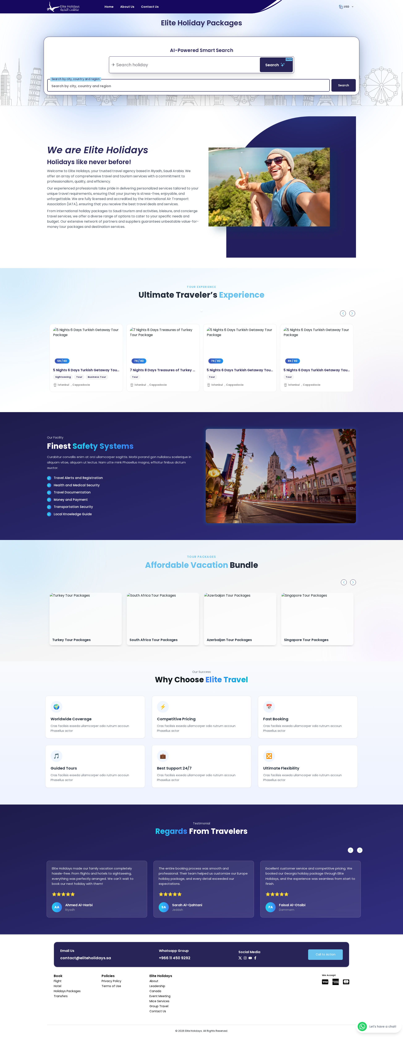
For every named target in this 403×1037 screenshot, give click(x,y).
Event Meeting (159, 996)
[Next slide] (352, 313)
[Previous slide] (343, 313)
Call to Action (325, 954)
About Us (127, 7)
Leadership (157, 986)
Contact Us (150, 7)
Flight (57, 981)
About (153, 981)
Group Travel (158, 1006)
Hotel (57, 986)
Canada (155, 991)
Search (278, 62)
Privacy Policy (111, 981)
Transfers (61, 996)
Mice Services (159, 1001)
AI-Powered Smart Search (201, 50)
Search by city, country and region (76, 79)
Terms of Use (111, 986)
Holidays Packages (67, 991)
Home (109, 7)
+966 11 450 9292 (174, 957)
